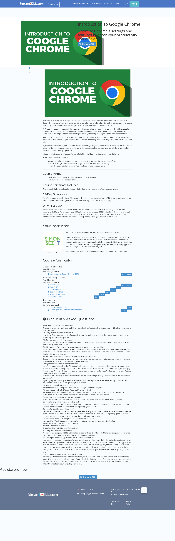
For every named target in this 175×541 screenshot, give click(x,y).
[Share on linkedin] (29, 73)
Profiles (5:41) (55, 285)
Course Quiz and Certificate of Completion (66, 310)
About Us (108, 3)
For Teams (96, 3)
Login (125, 3)
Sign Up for (87, 44)
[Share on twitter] (29, 70)
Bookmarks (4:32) (56, 292)
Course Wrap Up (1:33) (58, 307)
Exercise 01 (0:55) (56, 296)
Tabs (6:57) (54, 287)
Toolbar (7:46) (55, 289)
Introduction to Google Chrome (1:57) (64, 274)
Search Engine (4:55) (57, 294)
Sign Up (134, 4)
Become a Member (81, 3)
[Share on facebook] (29, 68)
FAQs (117, 3)
